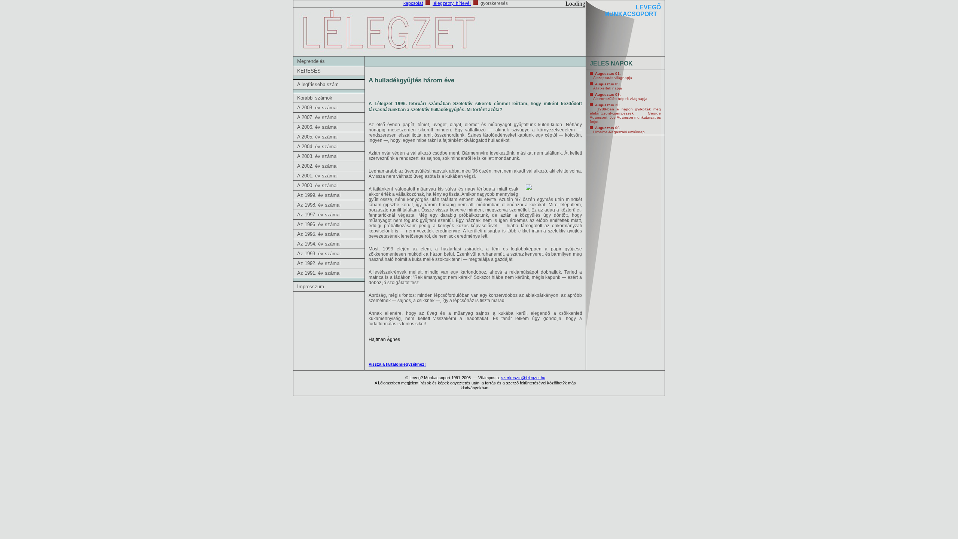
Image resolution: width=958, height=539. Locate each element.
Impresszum (310, 286)
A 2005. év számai (317, 137)
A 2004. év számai (317, 146)
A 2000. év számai (317, 185)
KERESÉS (309, 71)
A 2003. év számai (317, 156)
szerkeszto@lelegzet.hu (523, 377)
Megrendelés (311, 61)
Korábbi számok (314, 98)
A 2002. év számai (317, 166)
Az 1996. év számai (319, 224)
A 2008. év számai (317, 107)
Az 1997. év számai (319, 214)
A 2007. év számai (317, 117)
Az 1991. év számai (319, 273)
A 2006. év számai (317, 127)
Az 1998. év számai (319, 205)
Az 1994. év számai (319, 244)
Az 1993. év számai (319, 253)
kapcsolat (413, 3)
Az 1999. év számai (319, 195)
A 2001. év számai (317, 176)
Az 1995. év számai (319, 234)
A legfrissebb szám (318, 84)
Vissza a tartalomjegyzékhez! (397, 364)
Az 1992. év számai (319, 263)
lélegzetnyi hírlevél (452, 3)
